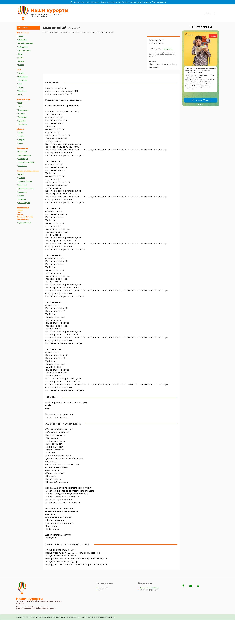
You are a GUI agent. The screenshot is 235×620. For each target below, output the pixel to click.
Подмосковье (23, 208)
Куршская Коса (24, 223)
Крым (19, 70)
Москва (20, 210)
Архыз (20, 174)
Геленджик (22, 40)
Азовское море (23, 99)
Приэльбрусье (24, 203)
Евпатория (22, 80)
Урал (19, 212)
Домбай (21, 178)
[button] (198, 104)
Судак (20, 87)
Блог (100, 590)
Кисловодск (23, 159)
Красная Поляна (25, 181)
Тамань (21, 61)
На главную (103, 588)
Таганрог (22, 113)
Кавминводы (22, 148)
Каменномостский (26, 188)
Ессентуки (22, 151)
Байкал (20, 215)
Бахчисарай (23, 77)
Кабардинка (23, 47)
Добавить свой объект (149, 588)
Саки (20, 84)
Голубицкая (23, 117)
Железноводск (24, 155)
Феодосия (22, 91)
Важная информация (149, 590)
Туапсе (21, 65)
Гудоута (21, 136)
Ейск (20, 106)
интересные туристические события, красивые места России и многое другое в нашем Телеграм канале (120, 2)
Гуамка (21, 196)
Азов (20, 103)
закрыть (111, 617)
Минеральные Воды (26, 162)
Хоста (85, 32)
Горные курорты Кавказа (28, 171)
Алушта (21, 73)
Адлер (21, 57)
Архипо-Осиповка (25, 43)
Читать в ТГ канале (203, 100)
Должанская (23, 110)
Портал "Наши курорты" (53, 32)
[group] (200, 68)
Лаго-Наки (22, 185)
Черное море (23, 33)
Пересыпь (22, 124)
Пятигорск (22, 166)
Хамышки (22, 199)
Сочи (20, 54)
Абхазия (20, 129)
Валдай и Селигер (25, 217)
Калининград (23, 219)
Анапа (20, 36)
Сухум (20, 143)
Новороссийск (24, 50)
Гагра (20, 132)
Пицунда (21, 140)
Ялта (20, 94)
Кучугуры (22, 121)
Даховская (22, 192)
